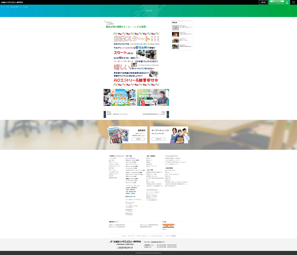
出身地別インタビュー (114, 173)
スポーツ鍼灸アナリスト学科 (133, 199)
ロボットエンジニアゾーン (132, 164)
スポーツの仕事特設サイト (171, 164)
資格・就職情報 (151, 156)
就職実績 (148, 162)
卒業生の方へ (168, 180)
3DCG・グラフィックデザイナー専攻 (134, 174)
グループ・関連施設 (171, 236)
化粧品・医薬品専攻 (130, 189)
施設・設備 (111, 160)
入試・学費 (150, 170)
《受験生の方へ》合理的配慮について (154, 186)
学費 (147, 180)
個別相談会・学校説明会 (151, 196)
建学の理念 (111, 168)
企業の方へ (167, 172)
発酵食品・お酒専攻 (130, 193)
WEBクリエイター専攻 (131, 176)
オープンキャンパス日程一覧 (152, 192)
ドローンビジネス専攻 (131, 162)
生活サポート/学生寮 (113, 164)
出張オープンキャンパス (151, 194)
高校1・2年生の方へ (169, 170)
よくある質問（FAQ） (114, 172)
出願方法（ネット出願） (151, 174)
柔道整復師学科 (129, 210)
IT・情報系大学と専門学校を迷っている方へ (175, 162)
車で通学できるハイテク (114, 166)
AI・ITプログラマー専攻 (131, 180)
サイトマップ (131, 236)
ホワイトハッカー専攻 (131, 182)
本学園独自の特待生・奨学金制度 (153, 184)
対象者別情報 (169, 168)
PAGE (293, 251)
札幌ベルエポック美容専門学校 (116, 226)
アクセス (123, 236)
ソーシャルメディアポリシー (157, 236)
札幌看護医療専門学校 (145, 226)
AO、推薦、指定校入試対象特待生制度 (155, 178)
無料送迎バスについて (151, 198)
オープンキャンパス (152, 189)
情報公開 (263, 2)
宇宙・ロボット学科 (129, 203)
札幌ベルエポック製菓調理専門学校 (148, 225)
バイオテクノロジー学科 (132, 185)
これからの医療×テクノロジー (172, 160)
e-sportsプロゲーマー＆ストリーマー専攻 (135, 170)
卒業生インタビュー (150, 166)
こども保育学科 (110, 24)
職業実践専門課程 (113, 177)
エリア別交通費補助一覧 (151, 200)
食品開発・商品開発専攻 (131, 187)
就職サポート (149, 160)
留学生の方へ (168, 176)
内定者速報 (148, 164)
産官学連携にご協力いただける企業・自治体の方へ (176, 182)
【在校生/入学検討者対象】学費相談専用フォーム (176, 184)
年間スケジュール (113, 162)
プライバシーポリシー (142, 236)
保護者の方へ (168, 178)
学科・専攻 (129, 156)
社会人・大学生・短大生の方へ (172, 174)
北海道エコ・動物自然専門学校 (116, 225)
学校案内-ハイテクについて (117, 156)
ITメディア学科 (130, 158)
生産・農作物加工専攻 (131, 191)
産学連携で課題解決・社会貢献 (172, 158)
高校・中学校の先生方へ (170, 186)
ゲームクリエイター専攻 (131, 168)
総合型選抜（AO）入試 (151, 176)
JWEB (163, 229)
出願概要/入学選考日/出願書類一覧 (154, 172)
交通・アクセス (112, 170)
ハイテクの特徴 (112, 158)
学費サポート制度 (150, 182)
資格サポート (149, 158)
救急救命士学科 (130, 196)
